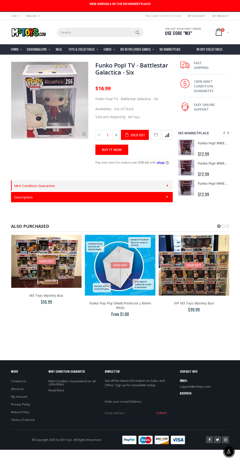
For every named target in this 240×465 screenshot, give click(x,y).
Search (137, 32)
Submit (161, 413)
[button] (219, 226)
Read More (56, 390)
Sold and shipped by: (110, 117)
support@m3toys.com (195, 386)
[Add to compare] (167, 135)
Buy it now (112, 149)
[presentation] (223, 133)
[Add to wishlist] (156, 135)
